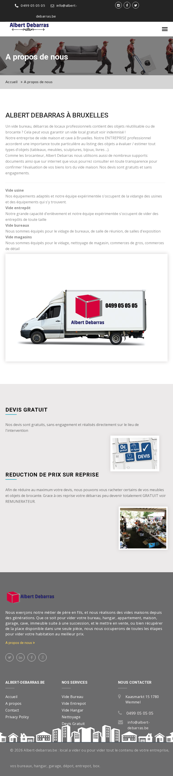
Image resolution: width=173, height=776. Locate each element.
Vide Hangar (73, 710)
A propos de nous (38, 82)
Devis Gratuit (73, 723)
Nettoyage (71, 716)
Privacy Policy (17, 716)
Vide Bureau (72, 696)
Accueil (11, 82)
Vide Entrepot (74, 703)
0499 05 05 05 (33, 5)
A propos (13, 703)
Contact (12, 710)
